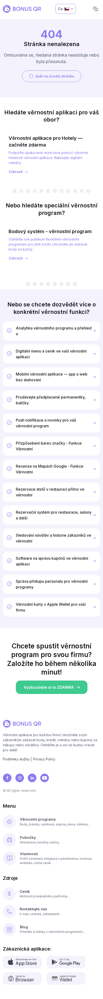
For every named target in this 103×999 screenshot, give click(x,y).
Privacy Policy (44, 759)
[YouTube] (44, 778)
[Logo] (22, 9)
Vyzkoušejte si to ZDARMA (49, 687)
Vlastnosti (29, 854)
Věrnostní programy (38, 819)
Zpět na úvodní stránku (54, 76)
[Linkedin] (32, 778)
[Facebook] (7, 778)
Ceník (25, 891)
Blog (24, 927)
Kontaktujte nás (33, 909)
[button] (14, 190)
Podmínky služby (16, 759)
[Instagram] (19, 778)
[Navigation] (95, 9)
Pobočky (28, 837)
